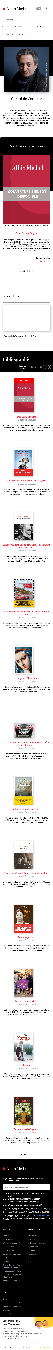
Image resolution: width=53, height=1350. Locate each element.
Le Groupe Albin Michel (12, 1271)
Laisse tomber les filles (26, 1001)
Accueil (5, 34)
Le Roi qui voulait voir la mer (26, 809)
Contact (6, 1236)
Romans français (41, 226)
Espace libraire (8, 1247)
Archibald (6, 1310)
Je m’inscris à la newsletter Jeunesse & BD (23, 1204)
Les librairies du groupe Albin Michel (12, 1276)
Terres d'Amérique (10, 1314)
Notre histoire (8, 1239)
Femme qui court (26, 937)
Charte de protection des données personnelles (13, 1266)
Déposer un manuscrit (11, 1243)
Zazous (26, 1065)
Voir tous (26, 1154)
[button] (45, 367)
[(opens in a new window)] (26, 105)
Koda (5, 1299)
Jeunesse (32, 1254)
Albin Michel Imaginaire (12, 1280)
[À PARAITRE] (24, 397)
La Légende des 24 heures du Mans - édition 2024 (26, 613)
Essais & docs (33, 1239)
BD (29, 1261)
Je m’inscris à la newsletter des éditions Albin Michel (25, 1194)
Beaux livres (33, 1258)
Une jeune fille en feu (26, 678)
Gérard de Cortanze (27, 420)
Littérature (32, 1236)
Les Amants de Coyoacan (26, 1129)
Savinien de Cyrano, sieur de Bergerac (26, 480)
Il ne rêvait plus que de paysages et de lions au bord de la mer (26, 546)
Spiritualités (33, 1247)
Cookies (6, 1261)
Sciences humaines (36, 1243)
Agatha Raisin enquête (12, 1303)
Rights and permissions (12, 1254)
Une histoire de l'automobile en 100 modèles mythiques (26, 744)
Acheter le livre (26, 271)
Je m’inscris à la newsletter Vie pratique (22, 1201)
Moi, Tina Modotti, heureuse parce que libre (26, 873)
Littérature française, (24, 226)
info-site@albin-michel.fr (42, 1215)
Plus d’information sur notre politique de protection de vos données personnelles (26, 1218)
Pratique (31, 1250)
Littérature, (10, 226)
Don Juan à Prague (26, 233)
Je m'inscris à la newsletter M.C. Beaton (22, 1198)
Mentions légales (9, 1258)
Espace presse (8, 1250)
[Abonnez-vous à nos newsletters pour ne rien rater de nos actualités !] (37, 8)
